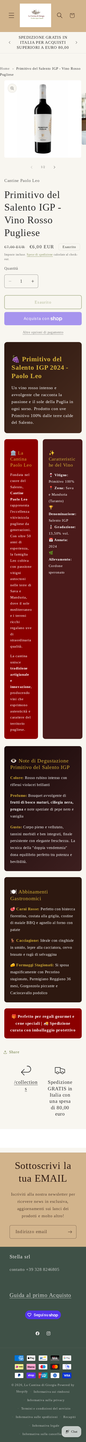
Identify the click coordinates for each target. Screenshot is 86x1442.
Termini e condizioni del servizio (46, 1408)
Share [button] (14, 1052)
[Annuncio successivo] (76, 42)
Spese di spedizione (40, 254)
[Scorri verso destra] (54, 167)
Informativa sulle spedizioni (37, 1417)
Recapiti (69, 1417)
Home (5, 68)
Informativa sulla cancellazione (45, 1434)
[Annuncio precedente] (9, 42)
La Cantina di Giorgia (40, 1385)
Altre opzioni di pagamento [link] (43, 332)
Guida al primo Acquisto (40, 1295)
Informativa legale (45, 1425)
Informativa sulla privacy (46, 1400)
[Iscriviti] (70, 1232)
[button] (11, 15)
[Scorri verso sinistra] (31, 167)
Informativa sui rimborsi (52, 1391)
